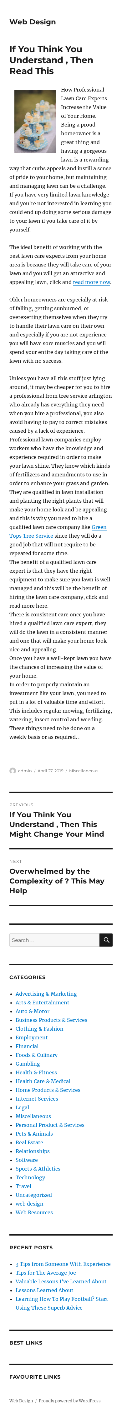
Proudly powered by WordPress (70, 1401)
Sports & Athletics (38, 1169)
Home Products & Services (48, 1090)
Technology (30, 1177)
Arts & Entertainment (42, 1002)
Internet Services (37, 1099)
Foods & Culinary (37, 1055)
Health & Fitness (36, 1072)
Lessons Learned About (45, 1290)
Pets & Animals (34, 1134)
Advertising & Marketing (46, 994)
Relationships (33, 1151)
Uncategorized (34, 1195)
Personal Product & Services (50, 1125)
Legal (22, 1107)
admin (25, 770)
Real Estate (29, 1142)
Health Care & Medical (43, 1081)
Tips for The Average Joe (46, 1273)
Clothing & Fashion (40, 1029)
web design (29, 1204)
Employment (32, 1037)
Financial (27, 1046)
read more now (91, 282)
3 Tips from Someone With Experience (63, 1264)
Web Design (32, 21)
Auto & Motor (32, 1011)
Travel (23, 1186)
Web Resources (34, 1212)
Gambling (28, 1064)
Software (27, 1160)
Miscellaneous (83, 770)
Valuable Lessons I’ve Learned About (61, 1281)
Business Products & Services (51, 1020)
